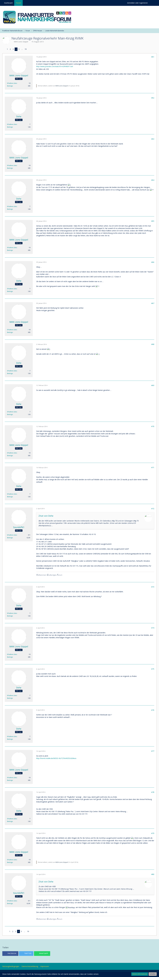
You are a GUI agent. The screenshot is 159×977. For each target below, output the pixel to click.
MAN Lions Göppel (21, 42)
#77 (152, 751)
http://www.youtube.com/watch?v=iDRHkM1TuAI (54, 66)
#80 (152, 874)
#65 (152, 221)
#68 (152, 344)
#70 (152, 426)
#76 (152, 710)
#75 (152, 669)
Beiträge (10, 86)
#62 (152, 98)
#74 (152, 628)
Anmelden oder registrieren (137, 3)
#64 (152, 180)
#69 (152, 385)
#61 (152, 57)
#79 (152, 833)
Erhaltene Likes (12, 83)
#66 (152, 262)
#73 (152, 587)
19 (26, 49)
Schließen (153, 974)
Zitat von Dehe (46, 515)
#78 (152, 792)
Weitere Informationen (139, 974)
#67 (152, 303)
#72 (152, 508)
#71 (152, 467)
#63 (152, 139)
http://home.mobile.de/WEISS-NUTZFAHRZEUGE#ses (56, 758)
